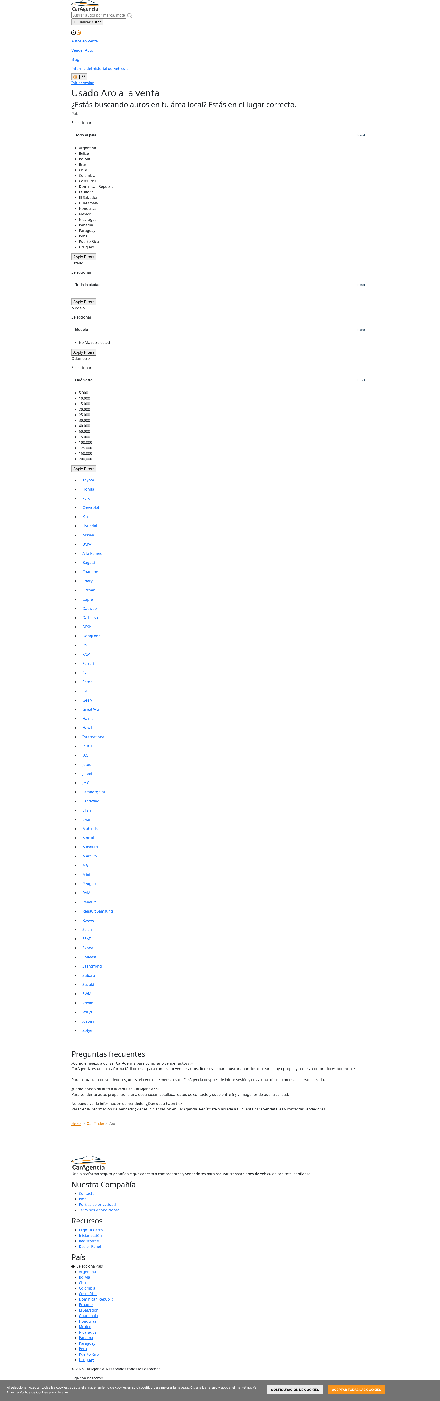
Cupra (87, 599)
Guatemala (88, 1315)
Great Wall (91, 709)
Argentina (87, 1271)
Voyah (87, 1002)
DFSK (86, 626)
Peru (83, 1348)
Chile (83, 1282)
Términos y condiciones (99, 1209)
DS (84, 645)
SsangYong (92, 966)
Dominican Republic (96, 1299)
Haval (87, 727)
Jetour (87, 764)
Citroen (88, 590)
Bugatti (88, 562)
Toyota (88, 480)
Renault (89, 901)
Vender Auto (82, 50)
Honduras (87, 1321)
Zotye (87, 1030)
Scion (87, 929)
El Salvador (88, 1310)
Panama (86, 1337)
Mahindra (90, 828)
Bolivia (84, 1277)
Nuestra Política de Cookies (27, 1392)
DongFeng (91, 635)
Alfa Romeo (92, 553)
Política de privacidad (97, 1204)
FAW (86, 654)
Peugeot (89, 883)
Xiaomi (88, 1021)
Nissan (88, 535)
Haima (88, 718)
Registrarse (89, 1240)
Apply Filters (83, 256)
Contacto (87, 1193)
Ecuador (86, 1304)
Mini (86, 874)
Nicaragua (88, 1332)
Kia (85, 516)
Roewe (88, 920)
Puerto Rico (89, 1354)
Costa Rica (88, 1293)
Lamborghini (93, 791)
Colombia (87, 1288)
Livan (86, 819)
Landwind (90, 801)
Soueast (89, 957)
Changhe (90, 571)
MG (85, 865)
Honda (88, 489)
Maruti (88, 837)
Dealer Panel (90, 1246)
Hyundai (89, 525)
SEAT (86, 938)
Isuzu (87, 746)
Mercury (89, 856)
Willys (87, 1012)
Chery (87, 580)
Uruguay (86, 1359)
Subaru (88, 975)
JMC (85, 782)
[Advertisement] (220, 1142)
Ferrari (88, 663)
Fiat (85, 672)
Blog (75, 59)
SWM (86, 993)
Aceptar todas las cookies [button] (356, 1390)
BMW (87, 544)
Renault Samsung (97, 911)
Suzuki (88, 984)
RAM (86, 892)
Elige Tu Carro (91, 1229)
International (93, 736)
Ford (86, 498)
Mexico (85, 1326)
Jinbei (87, 773)
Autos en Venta (85, 41)
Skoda (87, 947)
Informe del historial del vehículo (100, 68)
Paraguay (87, 1343)
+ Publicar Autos (87, 22)
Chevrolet (90, 507)
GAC (86, 691)
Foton (87, 681)
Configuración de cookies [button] (295, 1390)
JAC (85, 755)
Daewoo (89, 608)
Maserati (90, 846)
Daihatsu (90, 617)
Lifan (86, 810)
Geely (87, 700)
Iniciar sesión (83, 82)
